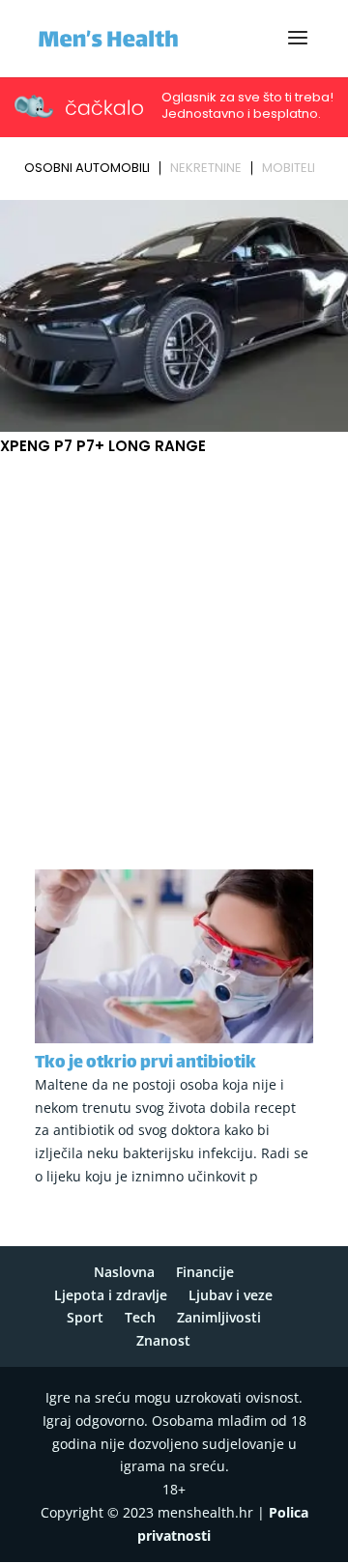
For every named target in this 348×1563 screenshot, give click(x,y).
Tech (140, 1317)
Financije (205, 1272)
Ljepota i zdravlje (110, 1295)
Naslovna (124, 1272)
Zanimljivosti (219, 1317)
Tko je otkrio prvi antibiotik (145, 1063)
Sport (85, 1317)
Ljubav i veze (230, 1295)
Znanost (163, 1340)
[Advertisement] (174, 652)
